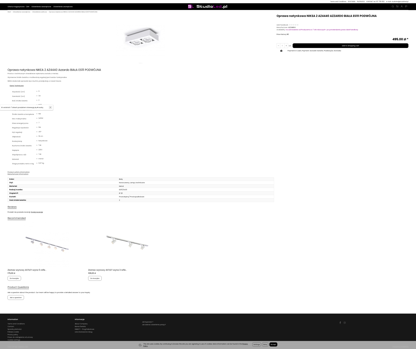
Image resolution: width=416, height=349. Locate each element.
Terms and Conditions (338, 2)
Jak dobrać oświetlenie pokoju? (154, 325)
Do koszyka (14, 278)
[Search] (393, 6)
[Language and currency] (406, 6)
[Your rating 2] (292, 25)
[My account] (401, 6)
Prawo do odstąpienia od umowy (20, 337)
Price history (282, 34)
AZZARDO (292, 27)
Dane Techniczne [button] (17, 85)
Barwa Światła (80, 326)
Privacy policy (13, 335)
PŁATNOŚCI (361, 2)
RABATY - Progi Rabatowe (84, 329)
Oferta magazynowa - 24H (18, 6)
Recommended (17, 218)
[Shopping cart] (397, 6)
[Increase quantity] (278, 45)
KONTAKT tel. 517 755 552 (375, 2)
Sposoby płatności (15, 329)
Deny (265, 344)
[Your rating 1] (290, 25)
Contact (11, 326)
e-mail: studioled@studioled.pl (397, 2)
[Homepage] (208, 6)
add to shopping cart (350, 46)
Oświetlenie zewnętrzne (63, 6)
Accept (273, 344)
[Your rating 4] (296, 25)
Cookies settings (14, 340)
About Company (81, 324)
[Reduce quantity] (286, 45)
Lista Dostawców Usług (83, 332)
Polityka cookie (13, 332)
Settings (257, 344)
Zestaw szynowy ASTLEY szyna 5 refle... (27, 270)
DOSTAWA (351, 2)
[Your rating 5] (298, 25)
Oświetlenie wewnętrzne (41, 6)
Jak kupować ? (147, 322)
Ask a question (16, 297)
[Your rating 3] (294, 25)
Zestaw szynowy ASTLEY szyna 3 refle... (107, 270)
